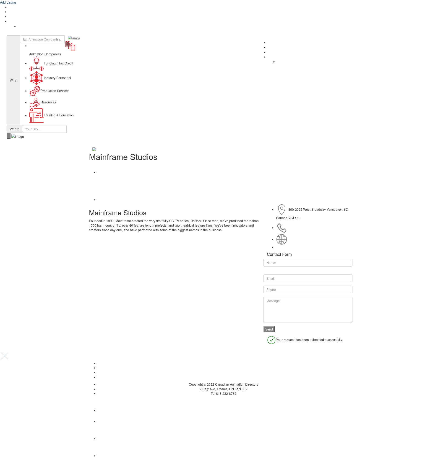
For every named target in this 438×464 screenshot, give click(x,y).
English (14, 21)
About (13, 7)
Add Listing (8, 2)
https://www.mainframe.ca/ (307, 239)
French (23, 26)
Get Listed (16, 12)
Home (223, 363)
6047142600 (297, 227)
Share (105, 172)
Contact (15, 16)
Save (105, 199)
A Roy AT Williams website (219, 400)
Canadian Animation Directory (25, 33)
